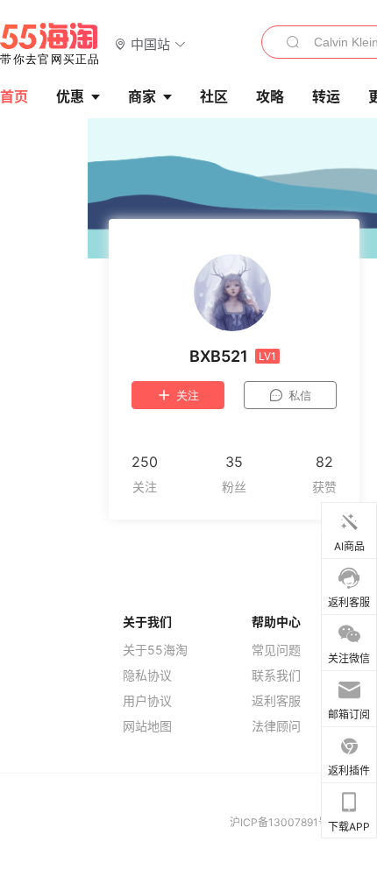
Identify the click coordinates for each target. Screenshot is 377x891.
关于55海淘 (155, 650)
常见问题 (276, 650)
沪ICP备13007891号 (280, 822)
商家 (142, 96)
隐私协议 (147, 675)
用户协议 (147, 701)
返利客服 (276, 701)
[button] (150, 43)
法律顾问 (276, 726)
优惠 (70, 96)
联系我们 (276, 675)
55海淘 (50, 44)
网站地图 (147, 726)
